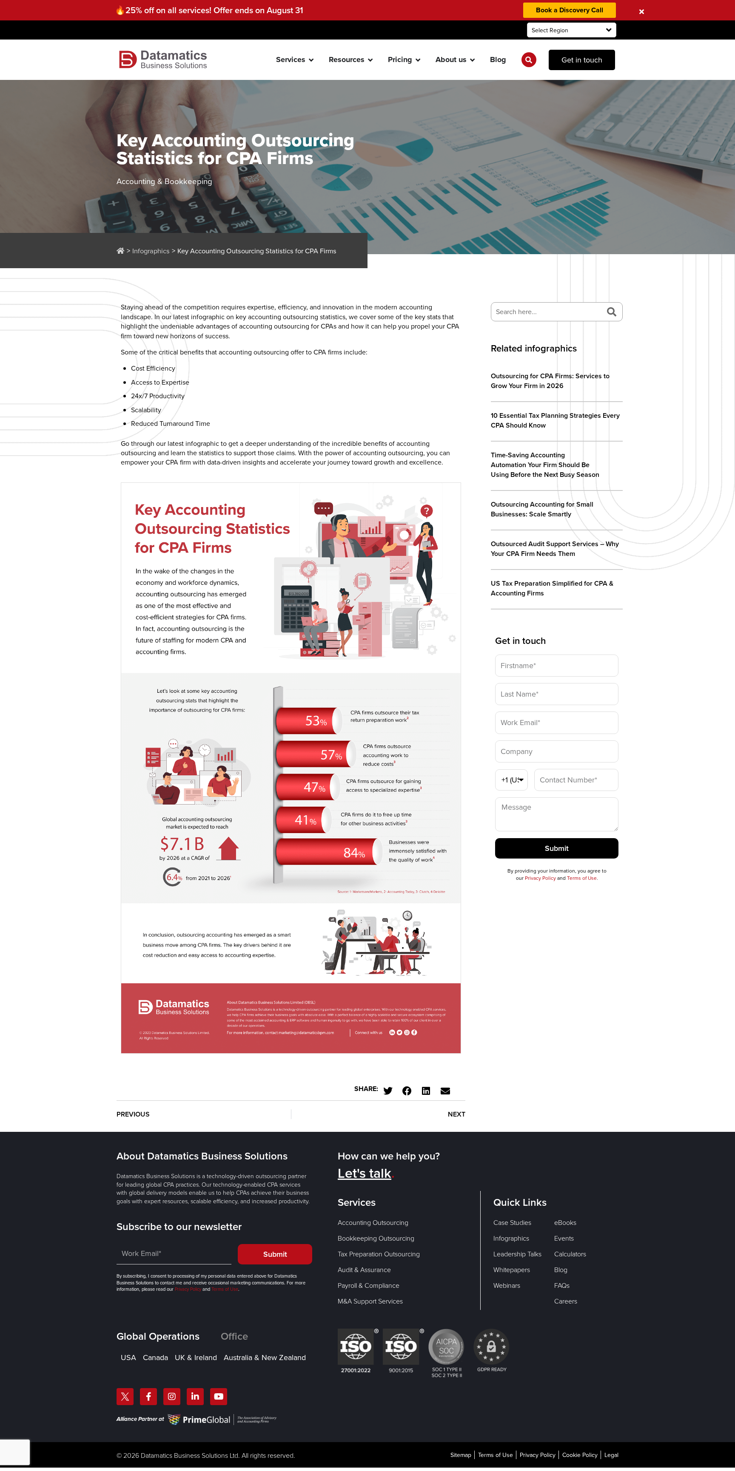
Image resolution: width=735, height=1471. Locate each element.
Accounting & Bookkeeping (164, 181)
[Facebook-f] (148, 1396)
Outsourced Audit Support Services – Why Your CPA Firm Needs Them (555, 548)
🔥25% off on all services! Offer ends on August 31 (209, 10)
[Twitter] (125, 1396)
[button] (387, 1090)
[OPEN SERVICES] (311, 59)
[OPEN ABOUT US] (472, 59)
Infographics (151, 250)
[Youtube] (218, 1396)
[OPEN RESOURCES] (370, 59)
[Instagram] (171, 1396)
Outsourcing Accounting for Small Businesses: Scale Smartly (542, 509)
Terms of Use (582, 877)
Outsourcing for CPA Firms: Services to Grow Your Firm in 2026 (550, 381)
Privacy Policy (540, 877)
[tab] (169, 1336)
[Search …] (528, 59)
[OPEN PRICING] (418, 59)
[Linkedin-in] (195, 1396)
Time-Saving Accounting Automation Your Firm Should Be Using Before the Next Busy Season (546, 464)
